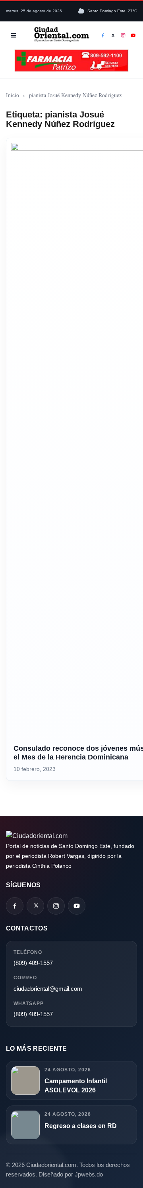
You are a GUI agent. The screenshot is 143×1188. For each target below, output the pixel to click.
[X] (113, 35)
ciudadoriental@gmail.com (48, 988)
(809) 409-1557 (33, 962)
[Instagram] (123, 35)
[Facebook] (103, 35)
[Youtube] (133, 35)
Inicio (12, 95)
